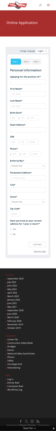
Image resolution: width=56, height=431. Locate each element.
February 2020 (14, 321)
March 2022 (13, 296)
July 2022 (11, 282)
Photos (10, 357)
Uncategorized (14, 364)
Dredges (11, 346)
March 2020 (13, 317)
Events (10, 350)
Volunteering (13, 367)
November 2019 (15, 324)
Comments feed (15, 386)
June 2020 (12, 313)
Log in (10, 379)
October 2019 (14, 328)
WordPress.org (14, 389)
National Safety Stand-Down (21, 353)
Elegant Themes (27, 425)
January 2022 (13, 299)
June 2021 (12, 303)
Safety (10, 360)
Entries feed (13, 382)
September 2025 (15, 278)
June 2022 (12, 285)
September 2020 (15, 310)
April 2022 (12, 292)
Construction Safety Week (20, 343)
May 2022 (12, 289)
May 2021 (12, 306)
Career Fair (12, 339)
